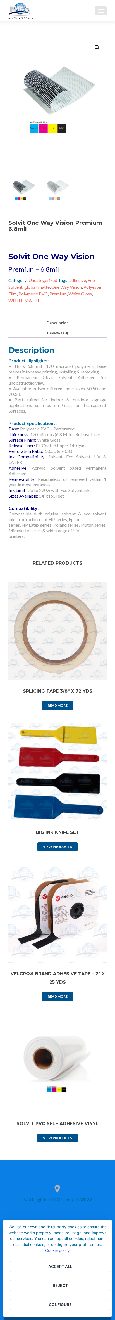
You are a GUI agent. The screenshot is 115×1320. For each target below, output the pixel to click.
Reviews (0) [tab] (57, 332)
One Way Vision (66, 287)
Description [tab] (58, 322)
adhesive (77, 280)
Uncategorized (42, 280)
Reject (60, 1285)
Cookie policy (57, 1250)
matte (44, 287)
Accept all (60, 1266)
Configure (60, 1304)
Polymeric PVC (33, 293)
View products (57, 846)
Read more (58, 705)
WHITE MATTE (24, 300)
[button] (97, 47)
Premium (58, 293)
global (30, 287)
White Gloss (80, 293)
